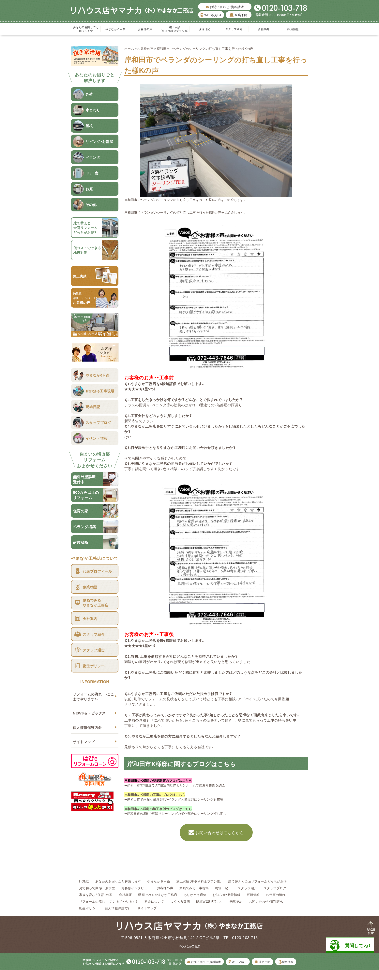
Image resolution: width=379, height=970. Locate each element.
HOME (84, 881)
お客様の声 (145, 29)
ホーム (129, 48)
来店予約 (241, 14)
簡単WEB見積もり (209, 901)
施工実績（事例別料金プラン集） (174, 29)
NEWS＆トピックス (89, 713)
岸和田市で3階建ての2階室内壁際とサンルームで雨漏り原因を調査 (176, 785)
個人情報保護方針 (87, 727)
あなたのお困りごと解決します (86, 29)
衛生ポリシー (89, 908)
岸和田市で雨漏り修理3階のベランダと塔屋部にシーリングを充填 (175, 799)
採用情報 (293, 29)
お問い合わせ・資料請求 (226, 6)
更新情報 (253, 894)
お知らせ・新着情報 (226, 894)
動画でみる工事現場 (194, 887)
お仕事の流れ (276, 894)
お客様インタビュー (135, 887)
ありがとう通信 (195, 894)
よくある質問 (180, 901)
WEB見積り (213, 14)
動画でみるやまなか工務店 (157, 894)
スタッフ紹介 (234, 29)
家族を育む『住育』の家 (96, 894)
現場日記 (206, 29)
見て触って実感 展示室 (97, 887)
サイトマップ (84, 741)
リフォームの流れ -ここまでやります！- (93, 696)
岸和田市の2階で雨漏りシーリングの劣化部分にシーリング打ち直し (176, 813)
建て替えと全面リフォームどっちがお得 (257, 881)
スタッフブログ (275, 887)
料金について (154, 901)
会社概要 (263, 29)
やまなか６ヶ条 (115, 29)
